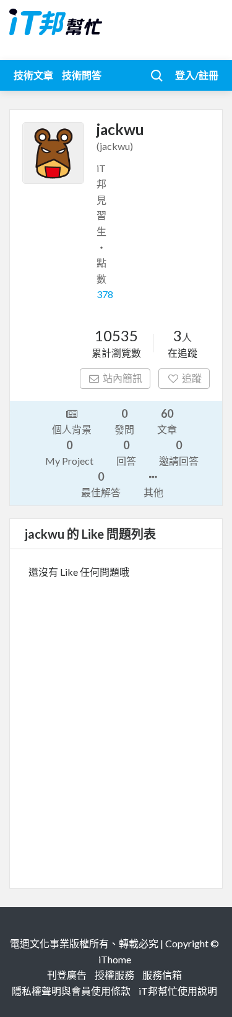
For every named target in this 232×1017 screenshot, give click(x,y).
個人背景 (72, 429)
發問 (124, 421)
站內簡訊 (122, 378)
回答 (126, 452)
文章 (167, 421)
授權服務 (114, 975)
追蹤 (192, 378)
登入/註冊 (196, 75)
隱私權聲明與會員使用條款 (71, 991)
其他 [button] (153, 492)
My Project (69, 452)
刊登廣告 (67, 975)
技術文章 (33, 75)
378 (105, 294)
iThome (114, 959)
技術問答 (81, 75)
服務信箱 (162, 975)
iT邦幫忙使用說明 (178, 991)
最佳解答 (101, 484)
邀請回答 (179, 452)
